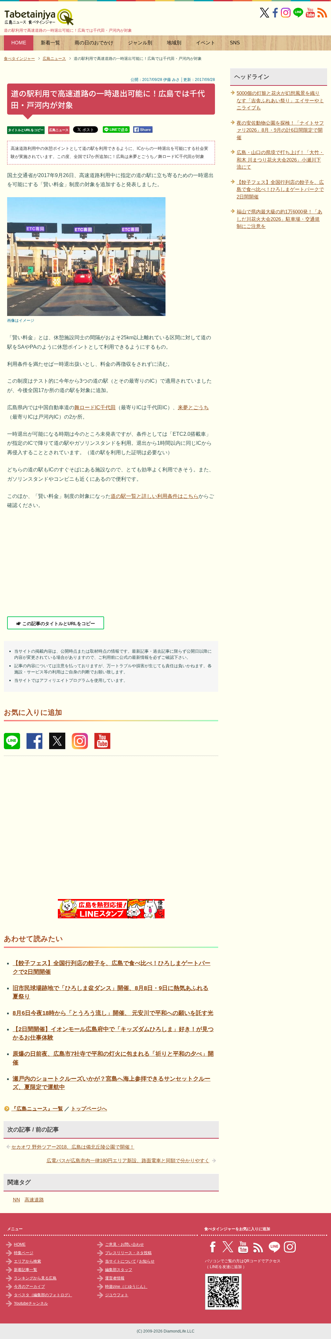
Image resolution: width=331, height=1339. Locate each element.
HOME (18, 42)
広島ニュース (59, 130)
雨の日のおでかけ (94, 42)
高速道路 (34, 1199)
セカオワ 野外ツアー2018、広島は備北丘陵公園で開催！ (72, 1147)
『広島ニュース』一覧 (37, 1108)
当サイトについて (120, 1261)
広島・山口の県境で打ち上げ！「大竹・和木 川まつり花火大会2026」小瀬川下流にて (280, 160)
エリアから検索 (27, 1261)
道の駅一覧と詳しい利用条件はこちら (154, 496)
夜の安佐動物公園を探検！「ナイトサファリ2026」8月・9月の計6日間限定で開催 (280, 130)
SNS (235, 42)
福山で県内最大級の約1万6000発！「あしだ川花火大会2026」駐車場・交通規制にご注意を (279, 219)
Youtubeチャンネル (31, 1303)
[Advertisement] (111, 563)
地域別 (174, 42)
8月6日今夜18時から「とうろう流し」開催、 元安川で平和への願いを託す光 (113, 1013)
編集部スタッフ (118, 1269)
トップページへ (89, 1108)
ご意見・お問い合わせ (124, 1244)
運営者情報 (114, 1278)
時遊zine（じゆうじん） (126, 1286)
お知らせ (147, 1261)
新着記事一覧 (25, 1269)
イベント (205, 42)
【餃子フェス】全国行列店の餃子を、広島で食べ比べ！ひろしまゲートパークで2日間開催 (280, 189)
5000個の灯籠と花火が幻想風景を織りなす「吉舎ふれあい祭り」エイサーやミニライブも (280, 100)
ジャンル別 (140, 42)
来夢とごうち (193, 407)
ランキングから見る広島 (35, 1278)
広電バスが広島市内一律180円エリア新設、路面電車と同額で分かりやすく (128, 1160)
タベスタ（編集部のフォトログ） (43, 1295)
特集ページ (23, 1253)
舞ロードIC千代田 (95, 407)
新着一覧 (50, 42)
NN (16, 1199)
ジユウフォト (116, 1295)
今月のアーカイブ (29, 1286)
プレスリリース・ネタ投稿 (128, 1253)
